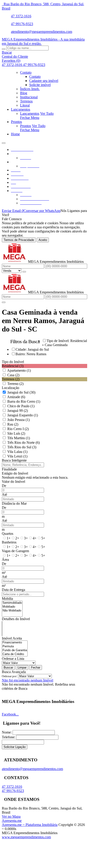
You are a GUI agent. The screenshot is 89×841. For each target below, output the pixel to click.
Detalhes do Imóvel (16, 619)
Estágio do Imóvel (15, 473)
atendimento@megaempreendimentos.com (41, 32)
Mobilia (7, 599)
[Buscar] (3, 49)
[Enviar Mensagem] (3, 302)
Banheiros (9, 542)
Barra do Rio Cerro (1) (23, 401)
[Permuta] (14, 646)
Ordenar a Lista (13, 659)
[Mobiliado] (12, 607)
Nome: (7, 732)
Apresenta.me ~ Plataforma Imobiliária (30, 825)
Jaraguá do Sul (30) (21, 392)
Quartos (7, 533)
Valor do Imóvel (13, 481)
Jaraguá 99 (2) (17, 411)
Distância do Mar (14, 503)
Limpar (22, 667)
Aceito (43, 240)
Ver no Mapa (11, 816)
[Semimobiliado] (12, 603)
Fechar (35, 667)
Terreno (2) (15, 384)
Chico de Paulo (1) (20, 406)
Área (5, 560)
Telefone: (8, 737)
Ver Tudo (47, 113)
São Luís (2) (16, 433)
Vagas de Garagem (15, 551)
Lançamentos (29, 113)
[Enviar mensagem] (24, 271)
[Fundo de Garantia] (14, 650)
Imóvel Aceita (12, 638)
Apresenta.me (12, 821)
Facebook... (10, 714)
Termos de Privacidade (19, 240)
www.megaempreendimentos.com (26, 837)
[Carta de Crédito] (14, 654)
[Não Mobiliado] (12, 611)
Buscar (8, 667)
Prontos (25, 126)
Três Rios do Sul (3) (21, 447)
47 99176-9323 (22, 24)
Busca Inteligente (14, 460)
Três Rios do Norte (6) (23, 442)
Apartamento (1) (19, 370)
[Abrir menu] (3, 142)
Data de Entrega (13, 590)
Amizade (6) (16, 397)
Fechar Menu (29, 118)
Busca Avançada (14, 672)
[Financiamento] (14, 643)
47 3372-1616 (21, 16)
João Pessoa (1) (18, 420)
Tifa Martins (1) (18, 438)
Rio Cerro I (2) (18, 429)
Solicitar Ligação (15, 747)
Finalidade (9, 469)
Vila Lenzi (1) (17, 456)
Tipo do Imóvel (13, 362)
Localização (10, 388)
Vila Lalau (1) (17, 452)
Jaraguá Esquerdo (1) (22, 415)
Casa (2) (13, 375)
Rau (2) (12, 424)
